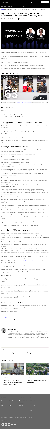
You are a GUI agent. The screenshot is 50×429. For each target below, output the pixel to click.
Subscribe (44, 2)
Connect (10, 408)
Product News (32, 400)
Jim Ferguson (6, 387)
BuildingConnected (12, 400)
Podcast (31, 410)
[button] (16, 6)
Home (2, 9)
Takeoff (2, 405)
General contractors (23, 400)
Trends (31, 403)
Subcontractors (22, 403)
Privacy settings (11, 417)
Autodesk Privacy (4, 418)
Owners (20, 408)
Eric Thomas (12, 18)
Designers (21, 405)
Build (2, 400)
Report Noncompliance (15, 418)
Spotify (25, 102)
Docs (2, 403)
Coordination (3, 408)
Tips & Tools (32, 405)
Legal (10, 418)
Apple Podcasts (20, 102)
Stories (31, 408)
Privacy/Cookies (4, 417)
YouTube (29, 102)
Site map (22, 418)
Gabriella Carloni (31, 387)
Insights (10, 405)
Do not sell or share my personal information (23, 417)
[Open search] (48, 6)
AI (9, 403)
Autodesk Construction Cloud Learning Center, (25, 260)
